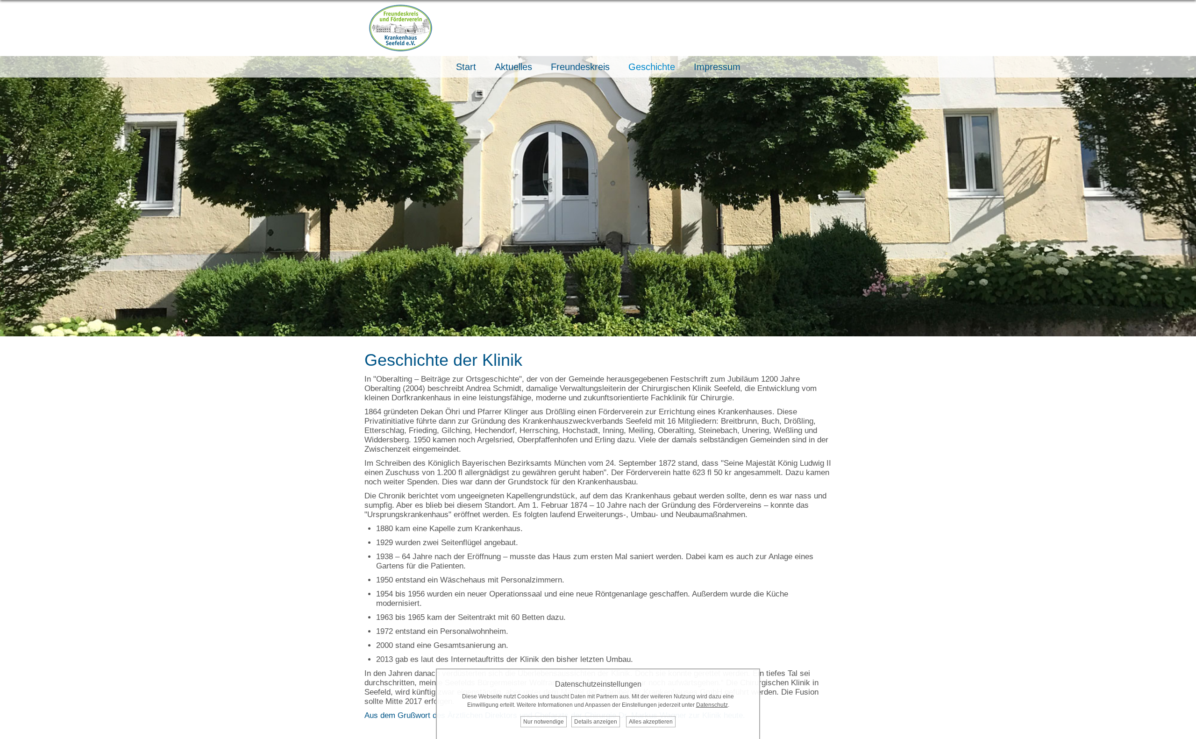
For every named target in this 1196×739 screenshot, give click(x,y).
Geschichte (651, 67)
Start (466, 67)
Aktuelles (513, 67)
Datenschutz (712, 705)
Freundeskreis (580, 67)
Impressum (717, 67)
